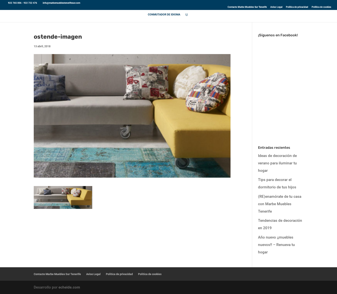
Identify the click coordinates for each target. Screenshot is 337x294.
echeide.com (69, 287)
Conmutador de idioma (164, 14)
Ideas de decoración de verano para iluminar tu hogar (277, 163)
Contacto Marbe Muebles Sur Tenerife (247, 7)
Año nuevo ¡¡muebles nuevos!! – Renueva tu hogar (276, 244)
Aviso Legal (276, 7)
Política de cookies (321, 7)
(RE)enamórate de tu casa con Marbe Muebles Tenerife (279, 204)
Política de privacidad (297, 7)
